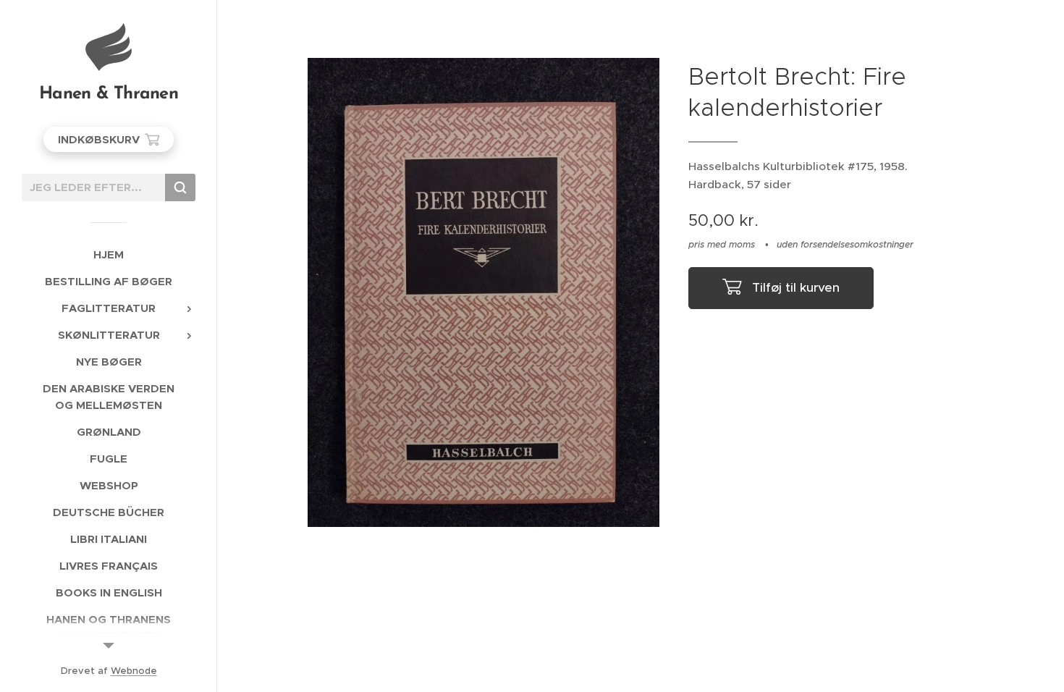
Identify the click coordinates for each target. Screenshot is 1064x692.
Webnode (134, 670)
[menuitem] (108, 254)
